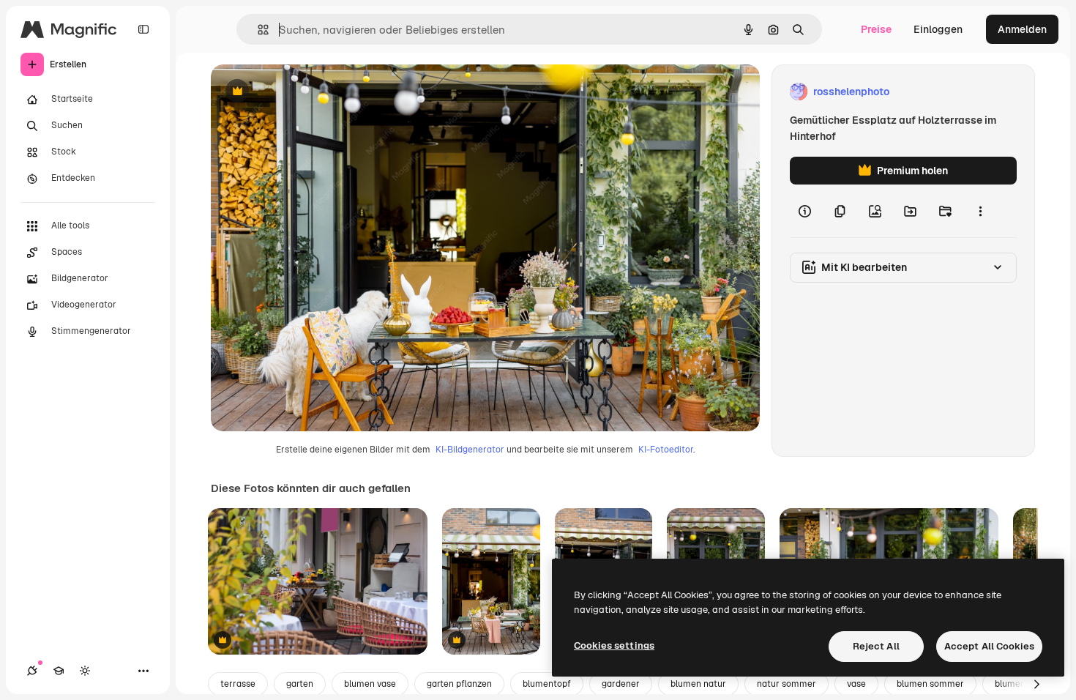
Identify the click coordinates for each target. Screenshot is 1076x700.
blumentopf (547, 684)
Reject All (876, 646)
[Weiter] (1036, 684)
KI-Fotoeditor (665, 449)
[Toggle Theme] (85, 670)
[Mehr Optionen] (980, 211)
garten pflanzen (459, 684)
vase (856, 684)
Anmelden (1022, 29)
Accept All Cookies (989, 646)
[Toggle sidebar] (143, 29)
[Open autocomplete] (257, 29)
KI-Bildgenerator (470, 449)
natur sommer (786, 684)
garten (299, 684)
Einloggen (938, 29)
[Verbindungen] (32, 670)
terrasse (237, 684)
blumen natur (698, 684)
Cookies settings (614, 645)
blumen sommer (930, 684)
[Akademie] (58, 670)
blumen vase (370, 684)
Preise (876, 29)
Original (304, 92)
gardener (621, 684)
